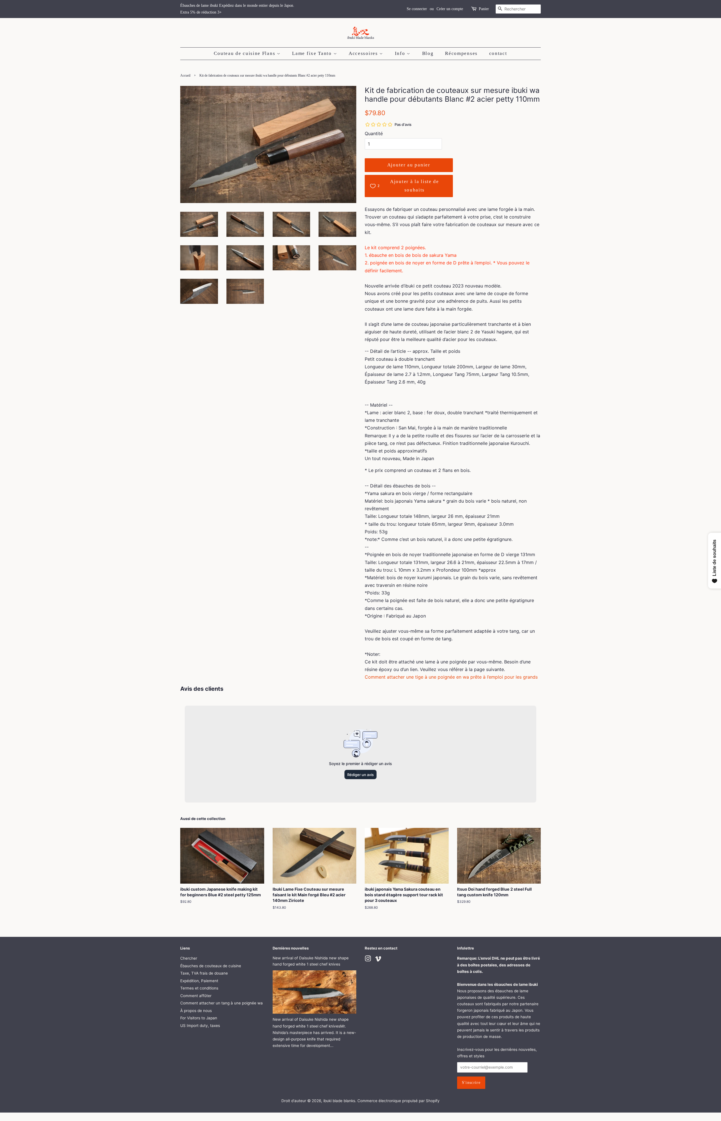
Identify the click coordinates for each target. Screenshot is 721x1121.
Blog (428, 53)
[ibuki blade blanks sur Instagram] (368, 959)
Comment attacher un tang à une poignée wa (221, 1003)
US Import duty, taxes (200, 1025)
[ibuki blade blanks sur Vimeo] (378, 959)
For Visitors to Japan (198, 1018)
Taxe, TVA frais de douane (204, 973)
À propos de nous (196, 1010)
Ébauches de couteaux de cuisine (210, 966)
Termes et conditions (199, 988)
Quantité (374, 133)
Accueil (185, 75)
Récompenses (461, 53)
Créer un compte (450, 9)
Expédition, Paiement (199, 981)
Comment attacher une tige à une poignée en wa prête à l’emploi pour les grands (451, 677)
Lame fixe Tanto (312, 53)
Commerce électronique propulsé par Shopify (398, 1100)
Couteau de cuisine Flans (245, 53)
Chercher (188, 958)
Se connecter (417, 9)
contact (498, 53)
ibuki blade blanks (339, 1100)
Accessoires (364, 53)
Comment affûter (196, 995)
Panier (484, 9)
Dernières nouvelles (291, 948)
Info (401, 53)
